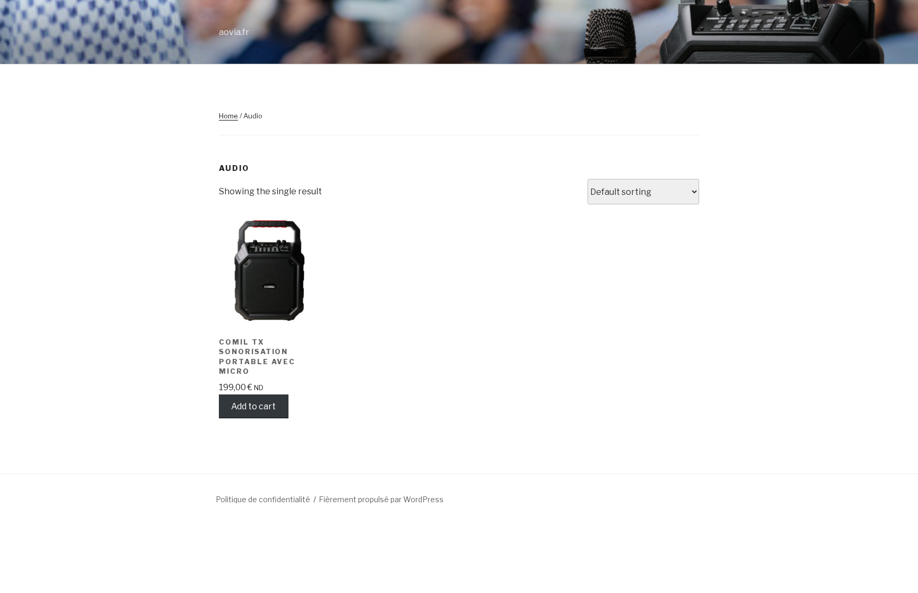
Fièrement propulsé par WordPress (381, 499)
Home (228, 115)
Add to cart (253, 406)
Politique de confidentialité (263, 499)
